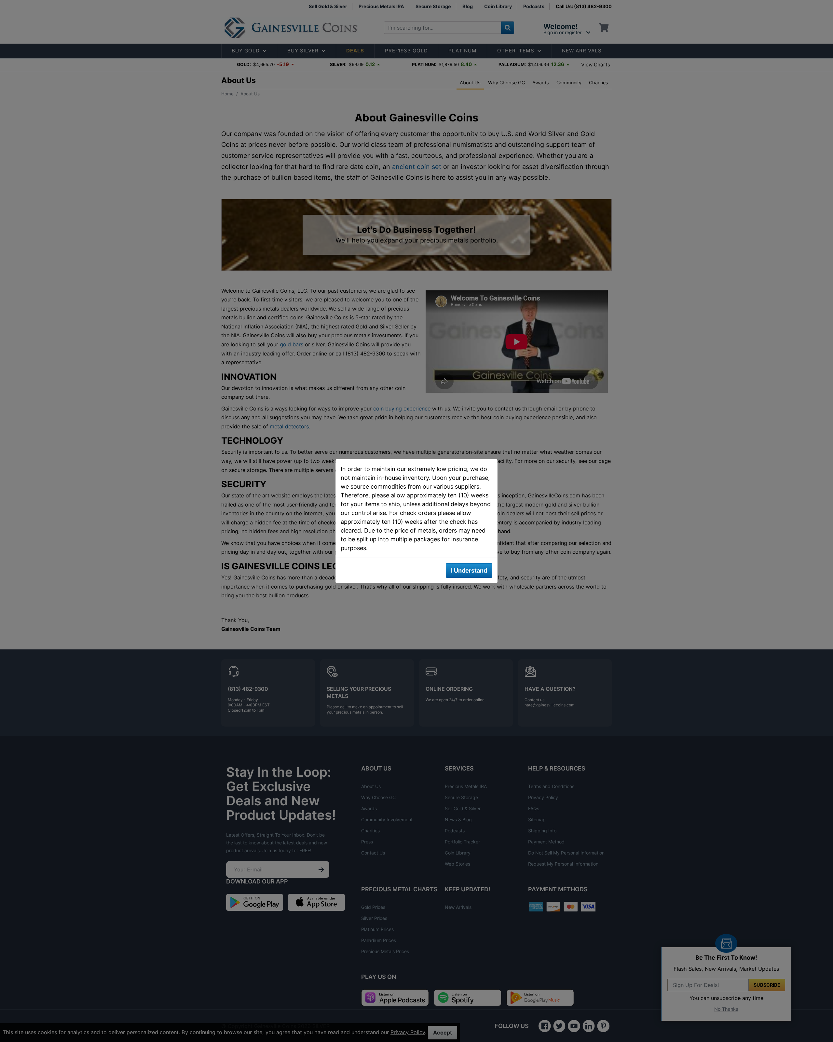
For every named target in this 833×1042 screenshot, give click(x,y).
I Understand (469, 570)
